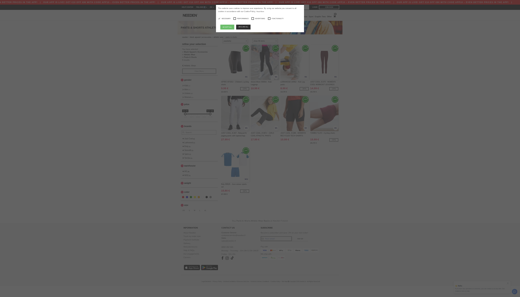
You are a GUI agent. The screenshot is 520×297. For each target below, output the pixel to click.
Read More (260, 11)
